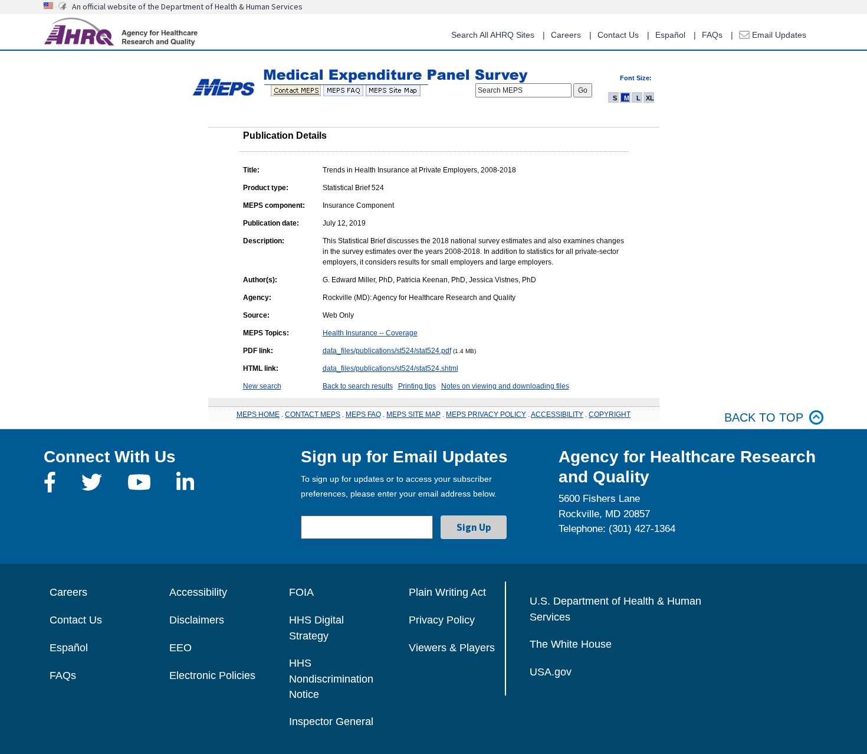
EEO (180, 648)
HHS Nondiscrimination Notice (331, 678)
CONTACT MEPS (312, 414)
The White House (571, 644)
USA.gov (551, 672)
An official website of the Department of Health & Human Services (187, 6)
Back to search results (358, 386)
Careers (566, 35)
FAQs (712, 35)
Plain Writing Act (447, 592)
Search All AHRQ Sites (492, 35)
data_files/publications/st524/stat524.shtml (390, 368)
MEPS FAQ (363, 414)
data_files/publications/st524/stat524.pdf (387, 351)
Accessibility (198, 592)
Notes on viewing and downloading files (505, 386)
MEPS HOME (258, 414)
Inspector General (331, 721)
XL (650, 98)
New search (262, 386)
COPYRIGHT (609, 414)
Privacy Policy (442, 620)
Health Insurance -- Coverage (370, 333)
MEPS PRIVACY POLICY (486, 414)
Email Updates (778, 35)
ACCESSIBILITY (557, 414)
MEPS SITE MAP (413, 414)
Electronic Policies (212, 675)
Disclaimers (196, 620)
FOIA (301, 592)
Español (670, 35)
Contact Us (618, 35)
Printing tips (417, 386)
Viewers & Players (452, 648)
